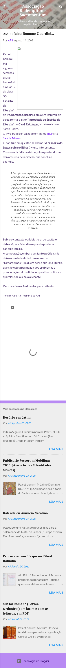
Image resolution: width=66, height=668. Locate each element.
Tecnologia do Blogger (35, 661)
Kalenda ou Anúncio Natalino (25, 513)
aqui (49, 133)
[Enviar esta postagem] (12, 309)
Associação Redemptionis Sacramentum (33, 10)
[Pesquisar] (61, 7)
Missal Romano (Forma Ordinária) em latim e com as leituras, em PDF (26, 608)
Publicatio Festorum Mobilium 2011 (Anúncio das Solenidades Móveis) (27, 465)
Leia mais (56, 449)
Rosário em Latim (17, 417)
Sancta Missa (11, 138)
